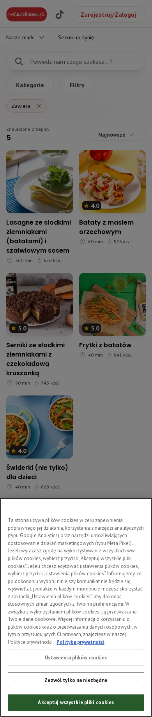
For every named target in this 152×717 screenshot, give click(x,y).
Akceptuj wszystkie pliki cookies (76, 702)
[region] (76, 607)
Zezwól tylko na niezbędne (75, 680)
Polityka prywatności (80, 642)
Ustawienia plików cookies (76, 657)
